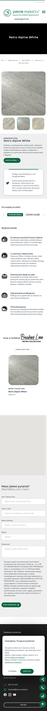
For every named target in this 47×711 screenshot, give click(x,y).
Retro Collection (26, 60)
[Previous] (3, 124)
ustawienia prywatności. (13, 662)
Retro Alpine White (23, 63)
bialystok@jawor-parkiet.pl (18, 689)
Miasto (3, 532)
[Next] (44, 124)
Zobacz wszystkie (22, 349)
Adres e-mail (6, 508)
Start (2, 60)
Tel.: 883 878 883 (40, 2)
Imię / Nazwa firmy (8, 497)
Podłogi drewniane (13, 60)
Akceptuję (27, 671)
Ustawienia (12, 671)
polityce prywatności (17, 657)
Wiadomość (5, 544)
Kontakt (23, 705)
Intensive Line (38, 60)
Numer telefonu (7, 520)
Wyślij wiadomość (10, 605)
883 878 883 (13, 684)
